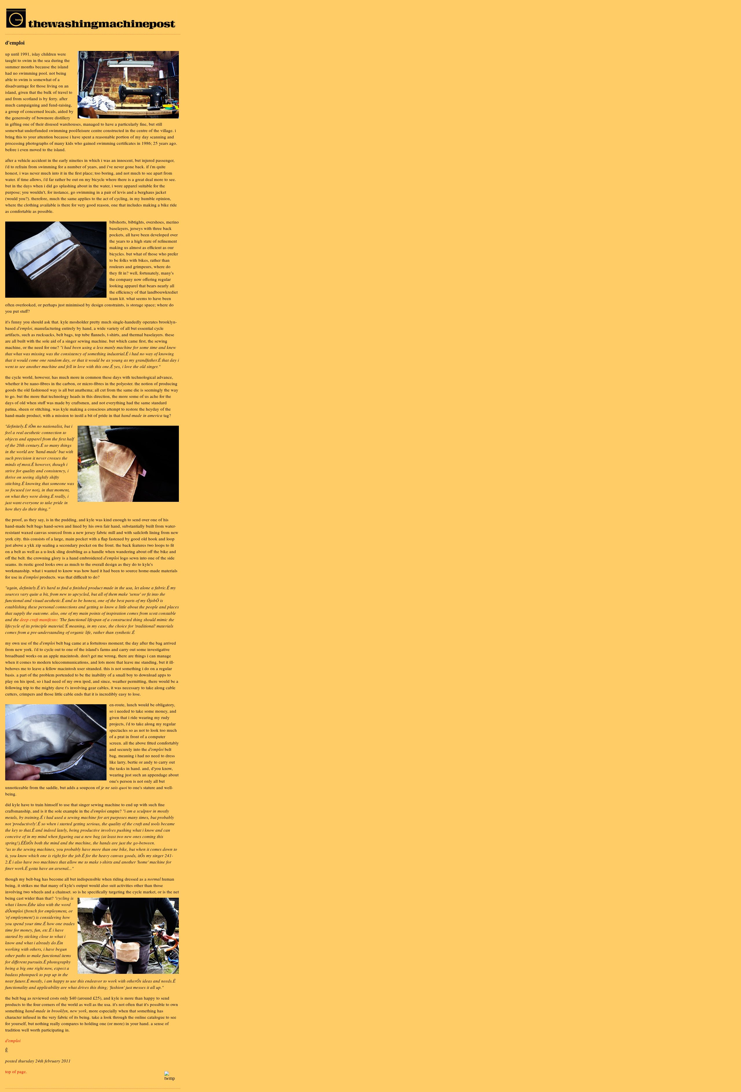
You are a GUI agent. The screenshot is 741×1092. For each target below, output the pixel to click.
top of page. (16, 1071)
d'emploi (13, 1040)
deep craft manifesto (38, 619)
